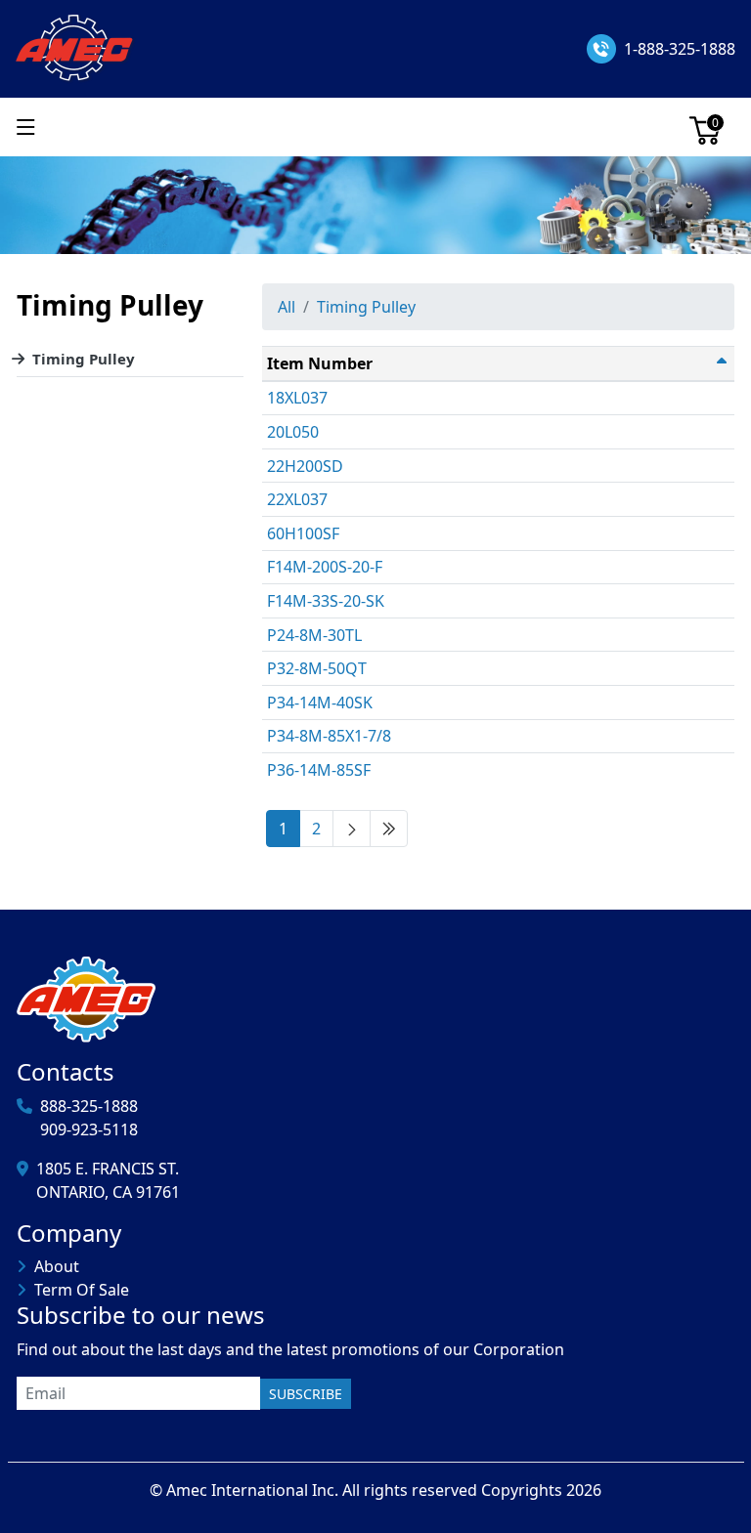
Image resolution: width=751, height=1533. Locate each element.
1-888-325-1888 (679, 49)
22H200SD (305, 466)
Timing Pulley (83, 358)
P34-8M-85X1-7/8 (329, 735)
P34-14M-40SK (320, 702)
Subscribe (305, 1393)
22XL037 (297, 499)
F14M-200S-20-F (324, 566)
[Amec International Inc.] (76, 47)
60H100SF (303, 533)
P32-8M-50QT (317, 668)
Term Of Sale (81, 1289)
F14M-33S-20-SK (325, 601)
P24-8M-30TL (314, 635)
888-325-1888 (89, 1106)
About (56, 1266)
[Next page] (351, 828)
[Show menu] (26, 127)
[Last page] (389, 828)
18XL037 (297, 397)
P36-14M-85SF (319, 770)
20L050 (293, 432)
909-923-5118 (89, 1129)
